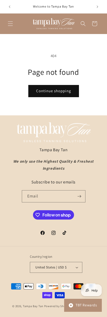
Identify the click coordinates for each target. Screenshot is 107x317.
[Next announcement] (97, 6)
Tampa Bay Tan (33, 306)
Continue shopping (53, 90)
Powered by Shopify (57, 306)
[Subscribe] (79, 196)
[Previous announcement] (9, 6)
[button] (10, 23)
